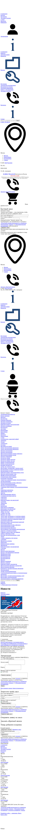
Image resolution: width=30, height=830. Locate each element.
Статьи (2, 19)
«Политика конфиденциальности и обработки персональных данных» (13, 808)
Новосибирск (7, 157)
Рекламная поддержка (7, 87)
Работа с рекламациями (7, 89)
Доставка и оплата (6, 18)
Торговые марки (5, 54)
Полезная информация (7, 88)
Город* (2, 218)
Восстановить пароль (6, 688)
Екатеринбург (7, 158)
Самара (6, 160)
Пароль (3, 667)
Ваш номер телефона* (7, 217)
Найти (17, 120)
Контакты (3, 21)
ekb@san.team (4, 787)
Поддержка (4, 16)
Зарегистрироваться (18, 688)
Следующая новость (18, 642)
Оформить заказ (16, 729)
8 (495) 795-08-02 (5, 122)
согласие (17, 678)
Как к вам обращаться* (7, 215)
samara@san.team (5, 775)
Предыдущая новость (6, 642)
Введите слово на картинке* (8, 700)
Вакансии (3, 56)
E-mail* (3, 698)
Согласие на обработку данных (16, 810)
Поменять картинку (6, 675)
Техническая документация (8, 85)
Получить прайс (15, 175)
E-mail (2, 732)
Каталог (3, 15)
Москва (6, 155)
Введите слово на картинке (8, 670)
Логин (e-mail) (4, 662)
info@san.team (8, 162)
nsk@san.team (4, 800)
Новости (3, 53)
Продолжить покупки (6, 729)
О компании (4, 13)
